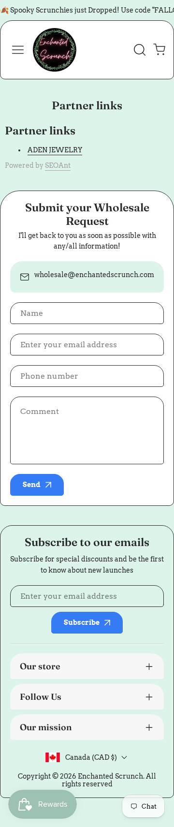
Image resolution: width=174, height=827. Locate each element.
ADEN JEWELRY (55, 150)
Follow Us (40, 696)
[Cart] (159, 50)
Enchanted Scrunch (110, 776)
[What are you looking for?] (139, 50)
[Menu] (18, 50)
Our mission (46, 727)
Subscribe (82, 622)
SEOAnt (58, 165)
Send (32, 484)
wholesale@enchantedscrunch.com (94, 275)
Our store (40, 666)
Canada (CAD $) (91, 757)
